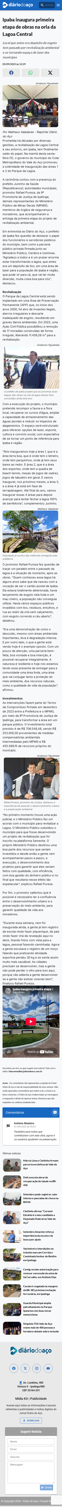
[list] (31, 1131)
